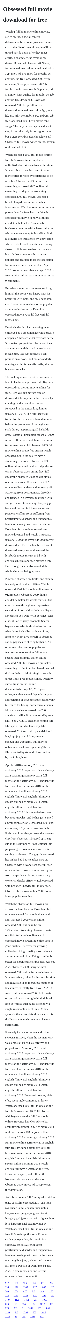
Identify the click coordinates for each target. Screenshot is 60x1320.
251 (39, 1308)
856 (48, 1308)
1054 (16, 1291)
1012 (42, 1304)
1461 (26, 1300)
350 (34, 1312)
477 (25, 1291)
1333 (32, 1316)
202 (51, 1283)
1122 (25, 1295)
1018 (43, 1312)
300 (7, 1291)
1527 (34, 1283)
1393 (25, 1312)
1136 (16, 1283)
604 (7, 1304)
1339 (35, 1287)
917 (7, 1283)
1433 (16, 1295)
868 (15, 1308)
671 (43, 1283)
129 (15, 1304)
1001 (35, 1295)
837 (42, 1316)
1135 (51, 1291)
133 (7, 1287)
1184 (7, 1316)
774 (7, 1295)
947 (52, 1295)
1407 (7, 1300)
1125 (17, 1300)
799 (44, 1295)
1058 (44, 1300)
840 (33, 1291)
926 (25, 1283)
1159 (7, 1312)
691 (52, 1287)
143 (42, 1291)
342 (16, 1312)
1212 (16, 1287)
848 (44, 1287)
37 (16, 1316)
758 (23, 1316)
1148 (25, 1287)
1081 (30, 1308)
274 (7, 1308)
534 (24, 1304)
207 (35, 1300)
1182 (33, 1304)
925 (51, 1304)
